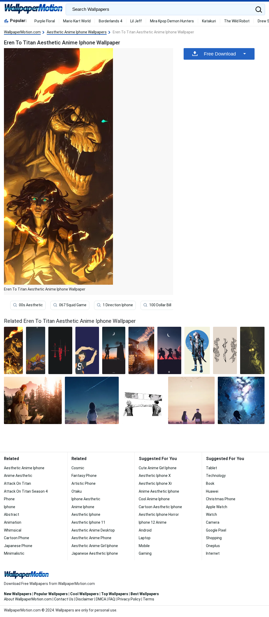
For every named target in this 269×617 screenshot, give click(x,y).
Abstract (11, 514)
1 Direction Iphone (118, 305)
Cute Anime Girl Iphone (158, 468)
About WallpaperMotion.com (28, 599)
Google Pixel (216, 530)
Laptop (145, 538)
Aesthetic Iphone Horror (159, 514)
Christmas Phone (220, 499)
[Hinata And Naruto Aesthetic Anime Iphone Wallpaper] (191, 400)
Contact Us (63, 599)
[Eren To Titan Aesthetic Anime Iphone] (13, 350)
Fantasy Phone (84, 475)
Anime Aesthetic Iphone (159, 491)
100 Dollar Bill (160, 305)
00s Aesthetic (31, 305)
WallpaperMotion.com (22, 32)
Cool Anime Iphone (154, 499)
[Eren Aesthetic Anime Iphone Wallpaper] (252, 350)
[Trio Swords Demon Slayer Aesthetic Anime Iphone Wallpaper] (225, 350)
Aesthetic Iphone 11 (88, 522)
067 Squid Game (72, 305)
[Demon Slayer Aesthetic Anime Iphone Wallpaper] (169, 350)
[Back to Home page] (33, 9)
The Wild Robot (237, 21)
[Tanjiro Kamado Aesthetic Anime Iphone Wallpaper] (197, 350)
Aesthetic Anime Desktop (93, 530)
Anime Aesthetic (18, 475)
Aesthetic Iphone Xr (155, 483)
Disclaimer (85, 599)
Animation (12, 522)
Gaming (145, 553)
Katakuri (209, 21)
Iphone (9, 507)
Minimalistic (14, 553)
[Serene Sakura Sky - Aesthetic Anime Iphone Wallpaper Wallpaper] (141, 350)
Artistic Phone (83, 483)
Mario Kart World (77, 21)
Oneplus (213, 546)
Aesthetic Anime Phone (91, 538)
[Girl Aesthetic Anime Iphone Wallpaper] (91, 400)
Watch (211, 514)
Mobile (144, 546)
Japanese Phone (18, 546)
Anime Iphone (82, 507)
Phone (9, 499)
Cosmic (77, 468)
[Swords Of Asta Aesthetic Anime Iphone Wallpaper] (60, 350)
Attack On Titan (17, 483)
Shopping (214, 538)
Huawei (212, 491)
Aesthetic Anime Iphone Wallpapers (77, 32)
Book (210, 483)
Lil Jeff (136, 21)
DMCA (101, 599)
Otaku (76, 491)
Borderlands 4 (110, 21)
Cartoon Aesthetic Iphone (160, 507)
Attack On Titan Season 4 (26, 491)
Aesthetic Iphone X (155, 475)
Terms (148, 599)
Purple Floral (44, 21)
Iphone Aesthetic (85, 499)
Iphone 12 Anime (153, 522)
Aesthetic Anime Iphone (24, 468)
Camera (212, 522)
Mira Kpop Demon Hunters (172, 21)
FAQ (111, 599)
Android (145, 530)
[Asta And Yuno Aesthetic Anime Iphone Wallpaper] (113, 350)
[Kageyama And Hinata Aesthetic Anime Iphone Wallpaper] (143, 400)
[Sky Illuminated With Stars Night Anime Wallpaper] (241, 400)
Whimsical (12, 530)
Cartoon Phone (16, 538)
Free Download (220, 54)
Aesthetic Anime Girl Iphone (94, 546)
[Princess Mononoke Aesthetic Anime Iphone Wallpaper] (33, 400)
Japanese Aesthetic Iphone (94, 553)
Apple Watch (216, 507)
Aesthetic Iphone (85, 514)
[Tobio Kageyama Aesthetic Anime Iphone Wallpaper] (87, 350)
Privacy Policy (129, 599)
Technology (216, 475)
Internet (213, 553)
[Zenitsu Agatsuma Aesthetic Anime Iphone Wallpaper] (35, 350)
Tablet (211, 468)
